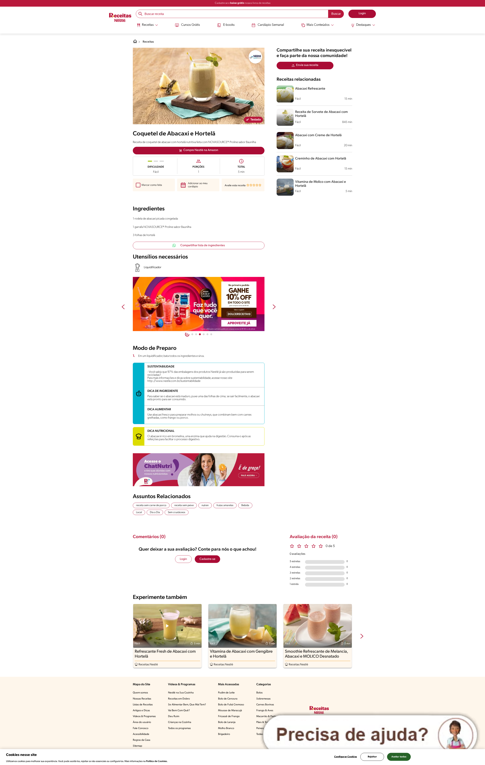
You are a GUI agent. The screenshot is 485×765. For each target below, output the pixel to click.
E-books (229, 25)
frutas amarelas (225, 505)
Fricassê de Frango (229, 716)
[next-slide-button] (274, 307)
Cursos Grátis (190, 25)
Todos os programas (179, 728)
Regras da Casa (141, 740)
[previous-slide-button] (123, 307)
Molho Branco (226, 728)
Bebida (245, 505)
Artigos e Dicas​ (141, 710)
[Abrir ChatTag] (370, 735)
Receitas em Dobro (179, 698)
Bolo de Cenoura (227, 698)
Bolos (259, 692)
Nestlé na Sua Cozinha (181, 692)
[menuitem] (147, 26)
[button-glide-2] (200, 334)
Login (183, 559)
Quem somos (140, 692)
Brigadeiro (224, 734)
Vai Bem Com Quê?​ (179, 710)
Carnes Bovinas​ (265, 704)
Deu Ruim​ (173, 716)
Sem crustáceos (176, 512)
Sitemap (137, 746)
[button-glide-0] (192, 334)
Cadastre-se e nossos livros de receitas (242, 3)
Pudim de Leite (226, 692)
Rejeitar (372, 756)
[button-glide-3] (204, 334)
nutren (205, 505)
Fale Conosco (140, 728)
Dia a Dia (155, 512)
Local (139, 512)
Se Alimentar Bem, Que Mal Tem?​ (187, 704)
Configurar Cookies (345, 756)
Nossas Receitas (142, 698)
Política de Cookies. (157, 761)
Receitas (148, 41)
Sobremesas (263, 698)
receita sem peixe (184, 505)
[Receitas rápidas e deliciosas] (198, 304)
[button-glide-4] (207, 334)
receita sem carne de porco (151, 505)
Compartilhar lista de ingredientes (202, 245)
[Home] (135, 42)
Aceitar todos (399, 756)
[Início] (120, 18)
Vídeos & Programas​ (144, 716)
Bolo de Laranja (226, 722)
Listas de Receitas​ (143, 704)
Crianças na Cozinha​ (179, 722)
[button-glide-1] (196, 334)
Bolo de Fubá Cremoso (231, 704)
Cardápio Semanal (271, 25)
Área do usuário (142, 722)
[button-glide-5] (211, 334)
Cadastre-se (207, 559)
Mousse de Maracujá (230, 710)
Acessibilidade (141, 734)
